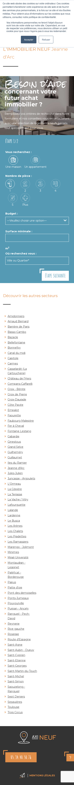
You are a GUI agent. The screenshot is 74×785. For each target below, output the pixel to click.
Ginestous (14, 441)
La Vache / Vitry (18, 499)
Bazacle (13, 337)
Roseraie (13, 634)
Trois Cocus (15, 712)
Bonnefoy (14, 347)
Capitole (13, 358)
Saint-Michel (16, 676)
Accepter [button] (28, 39)
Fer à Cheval (16, 426)
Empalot (13, 410)
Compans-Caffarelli (20, 383)
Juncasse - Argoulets (21, 478)
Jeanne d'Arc (16, 468)
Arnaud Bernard (18, 321)
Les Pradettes (17, 536)
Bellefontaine (16, 342)
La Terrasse (15, 494)
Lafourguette (16, 504)
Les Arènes (15, 525)
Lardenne (14, 515)
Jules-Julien (15, 473)
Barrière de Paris (18, 326)
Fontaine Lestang (19, 431)
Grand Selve (15, 447)
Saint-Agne (15, 644)
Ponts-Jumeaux (18, 598)
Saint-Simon (16, 681)
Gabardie (13, 436)
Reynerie (14, 623)
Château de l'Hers (19, 378)
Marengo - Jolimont (21, 547)
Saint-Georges (17, 665)
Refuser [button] (46, 39)
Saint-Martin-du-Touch (22, 671)
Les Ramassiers (18, 541)
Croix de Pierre (17, 394)
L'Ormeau (14, 483)
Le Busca (14, 520)
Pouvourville (16, 603)
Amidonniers (16, 316)
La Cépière (15, 489)
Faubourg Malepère (21, 420)
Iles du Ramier (17, 462)
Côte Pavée (15, 405)
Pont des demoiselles (22, 593)
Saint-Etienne (17, 660)
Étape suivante (55, 276)
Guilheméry (15, 452)
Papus (12, 582)
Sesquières (15, 702)
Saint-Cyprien (16, 655)
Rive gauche (16, 628)
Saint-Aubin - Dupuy (21, 650)
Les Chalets (15, 531)
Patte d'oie (15, 587)
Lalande (13, 510)
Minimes (13, 552)
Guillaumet (15, 457)
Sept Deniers (16, 696)
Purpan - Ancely (18, 608)
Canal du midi (16, 353)
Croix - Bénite (16, 389)
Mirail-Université (18, 557)
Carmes (13, 363)
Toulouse (13, 707)
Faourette (14, 415)
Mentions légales (42, 775)
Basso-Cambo (17, 332)
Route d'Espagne (19, 639)
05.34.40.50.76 (21, 757)
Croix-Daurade (17, 399)
